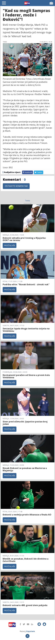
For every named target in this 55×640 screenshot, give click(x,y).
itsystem (30, 631)
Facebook (28, 172)
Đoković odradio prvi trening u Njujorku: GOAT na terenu (24, 239)
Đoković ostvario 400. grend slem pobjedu (25, 605)
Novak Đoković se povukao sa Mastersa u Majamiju (25, 469)
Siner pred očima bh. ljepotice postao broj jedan (25, 422)
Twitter (39, 172)
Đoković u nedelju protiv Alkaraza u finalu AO (27, 514)
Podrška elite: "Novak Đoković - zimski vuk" (26, 284)
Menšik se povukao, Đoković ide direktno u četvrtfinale (25, 560)
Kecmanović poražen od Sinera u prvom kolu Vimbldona (26, 376)
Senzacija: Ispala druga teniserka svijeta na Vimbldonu (26, 329)
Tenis (27, 200)
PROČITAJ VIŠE (9, 245)
